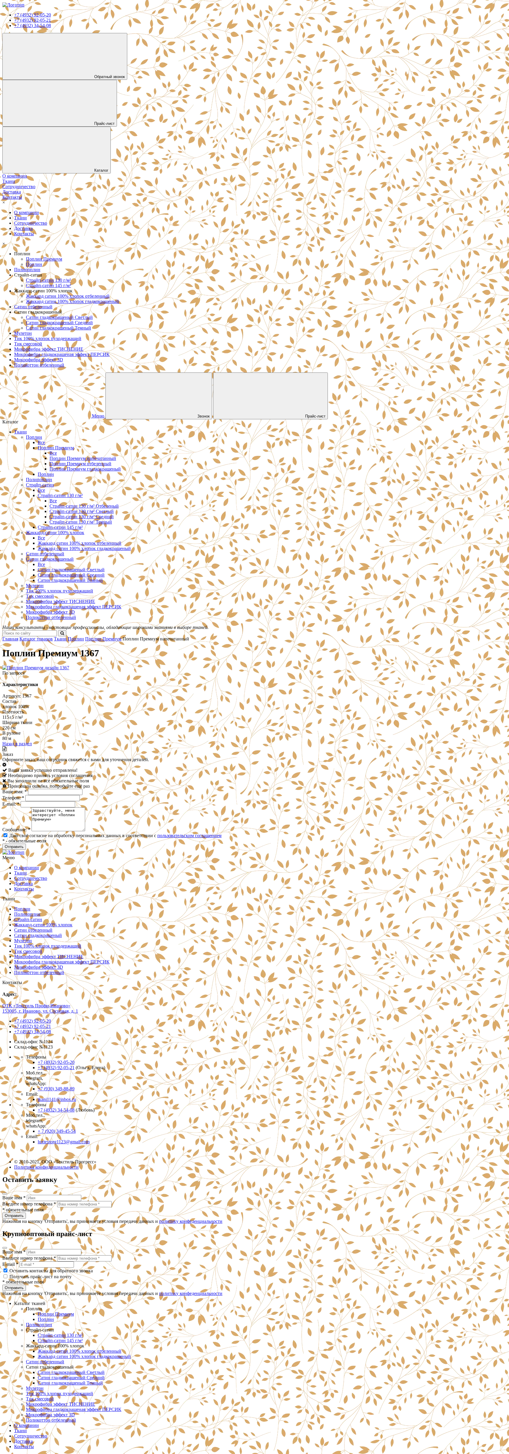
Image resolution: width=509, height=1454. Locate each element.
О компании (26, 212)
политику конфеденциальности (190, 1221)
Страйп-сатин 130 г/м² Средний (81, 516)
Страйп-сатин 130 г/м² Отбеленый (84, 506)
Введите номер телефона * (29, 1203)
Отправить (14, 1215)
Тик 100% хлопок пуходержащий (47, 338)
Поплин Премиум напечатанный (82, 458)
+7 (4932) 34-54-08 (32, 25)
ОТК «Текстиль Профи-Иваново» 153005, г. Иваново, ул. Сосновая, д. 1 (40, 1008)
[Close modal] (4, 1194)
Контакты (24, 233)
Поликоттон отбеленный (39, 364)
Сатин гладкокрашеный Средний (59, 322)
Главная (10, 638)
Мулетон (23, 333)
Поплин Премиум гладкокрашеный (85, 468)
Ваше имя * (14, 1197)
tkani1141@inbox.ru (57, 1099)
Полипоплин (27, 269)
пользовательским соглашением (189, 835)
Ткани (20, 217)
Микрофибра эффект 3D (38, 359)
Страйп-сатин (40, 484)
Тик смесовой (28, 343)
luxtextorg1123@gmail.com (64, 1141)
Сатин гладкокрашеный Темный (58, 327)
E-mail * (10, 1264)
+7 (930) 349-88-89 (56, 1088)
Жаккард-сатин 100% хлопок (55, 532)
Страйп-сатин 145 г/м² (48, 285)
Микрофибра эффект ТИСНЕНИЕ (48, 349)
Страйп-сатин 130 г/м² (48, 280)
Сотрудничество (30, 223)
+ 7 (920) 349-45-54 (57, 1131)
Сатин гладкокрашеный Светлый (59, 317)
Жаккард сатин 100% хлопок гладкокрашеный (72, 301)
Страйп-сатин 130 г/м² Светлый (81, 511)
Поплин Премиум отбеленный (80, 463)
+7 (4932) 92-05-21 (32, 20)
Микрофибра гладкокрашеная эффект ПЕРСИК (62, 354)
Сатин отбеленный (33, 306)
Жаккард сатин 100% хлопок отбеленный (68, 296)
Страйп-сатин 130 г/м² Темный (80, 521)
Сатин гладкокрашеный (50, 559)
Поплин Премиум (44, 258)
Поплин (34, 264)
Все (41, 442)
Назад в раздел (17, 743)
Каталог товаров (36, 638)
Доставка (23, 228)
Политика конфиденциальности (46, 1167)
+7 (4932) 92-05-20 (32, 14)
